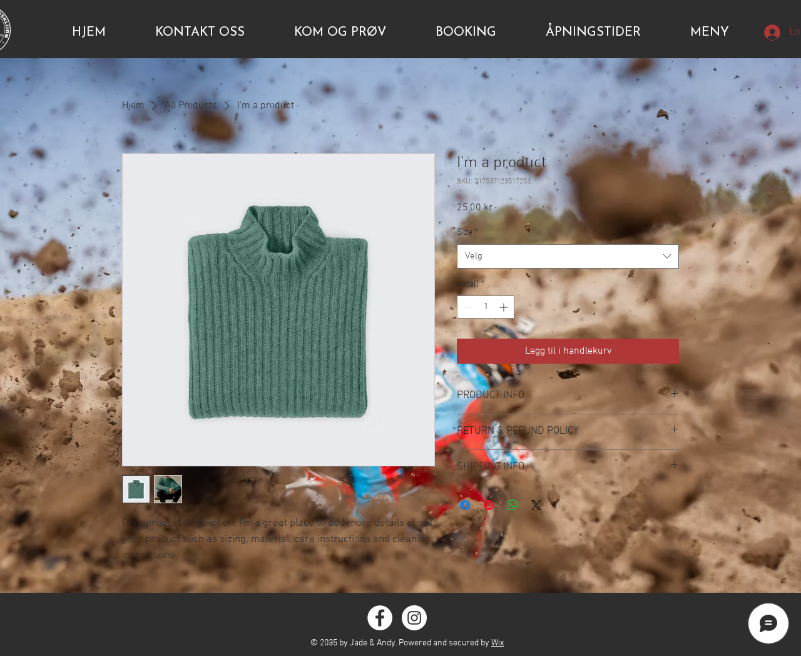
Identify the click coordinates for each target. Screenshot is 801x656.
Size (467, 232)
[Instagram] (414, 617)
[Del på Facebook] (464, 505)
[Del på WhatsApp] (512, 505)
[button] (709, 33)
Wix (497, 643)
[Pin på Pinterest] (488, 505)
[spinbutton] (485, 307)
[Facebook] (379, 617)
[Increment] (505, 307)
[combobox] (568, 256)
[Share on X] (536, 505)
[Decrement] (466, 307)
